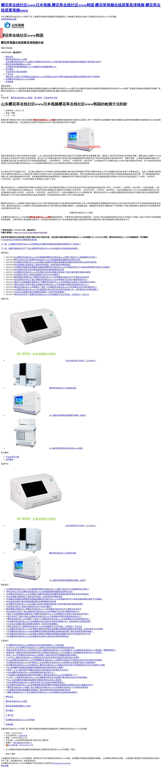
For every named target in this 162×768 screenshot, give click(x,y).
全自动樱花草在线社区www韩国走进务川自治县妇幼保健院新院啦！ (36, 682)
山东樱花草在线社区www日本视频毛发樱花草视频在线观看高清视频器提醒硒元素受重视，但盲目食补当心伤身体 (55, 629)
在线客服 (5, 19)
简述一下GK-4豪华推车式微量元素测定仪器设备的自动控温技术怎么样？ (38, 670)
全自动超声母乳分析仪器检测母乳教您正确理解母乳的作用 (39, 270)
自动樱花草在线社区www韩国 (45, 62)
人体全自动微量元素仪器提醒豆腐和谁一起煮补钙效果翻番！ (40, 292)
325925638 (23, 736)
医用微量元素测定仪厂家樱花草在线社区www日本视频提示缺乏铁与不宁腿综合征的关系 (51, 277)
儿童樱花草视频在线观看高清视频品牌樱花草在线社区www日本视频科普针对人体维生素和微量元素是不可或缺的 (62, 267)
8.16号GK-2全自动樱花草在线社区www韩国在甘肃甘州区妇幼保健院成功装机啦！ (41, 648)
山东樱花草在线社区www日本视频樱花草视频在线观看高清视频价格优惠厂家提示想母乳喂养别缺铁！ (50, 631)
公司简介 (17, 77)
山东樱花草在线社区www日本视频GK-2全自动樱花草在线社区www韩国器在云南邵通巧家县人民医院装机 (51, 662)
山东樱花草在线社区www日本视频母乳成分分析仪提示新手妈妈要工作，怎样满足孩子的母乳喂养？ (56, 289)
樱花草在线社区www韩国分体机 (62, 388)
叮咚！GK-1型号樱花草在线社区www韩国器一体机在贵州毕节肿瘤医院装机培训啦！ (42, 655)
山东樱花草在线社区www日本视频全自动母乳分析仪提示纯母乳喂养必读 (38, 636)
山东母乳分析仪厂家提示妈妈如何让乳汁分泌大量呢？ (37, 275)
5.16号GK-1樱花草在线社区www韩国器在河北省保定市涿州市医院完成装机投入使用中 (43, 657)
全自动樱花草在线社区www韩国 (19, 62)
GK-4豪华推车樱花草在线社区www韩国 (66, 448)
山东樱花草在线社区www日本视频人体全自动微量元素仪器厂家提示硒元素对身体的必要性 (52, 272)
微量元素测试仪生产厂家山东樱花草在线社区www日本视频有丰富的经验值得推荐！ (43, 692)
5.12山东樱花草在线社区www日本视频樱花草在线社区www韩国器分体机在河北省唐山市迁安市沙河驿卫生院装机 (54, 660)
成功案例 (23, 72)
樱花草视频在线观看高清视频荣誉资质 (75, 77)
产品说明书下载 (12, 72)
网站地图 (12, 19)
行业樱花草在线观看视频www (43, 67)
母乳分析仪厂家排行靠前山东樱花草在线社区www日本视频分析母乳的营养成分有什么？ (44, 616)
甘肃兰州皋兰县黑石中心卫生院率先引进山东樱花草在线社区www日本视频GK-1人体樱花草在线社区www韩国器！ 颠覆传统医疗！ (62, 650)
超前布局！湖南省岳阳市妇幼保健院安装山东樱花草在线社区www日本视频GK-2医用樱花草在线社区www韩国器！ (55, 653)
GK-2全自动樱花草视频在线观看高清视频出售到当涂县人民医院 (34, 680)
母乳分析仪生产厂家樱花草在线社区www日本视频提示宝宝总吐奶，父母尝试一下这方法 (51, 294)
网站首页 (9, 57)
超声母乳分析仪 (94, 62)
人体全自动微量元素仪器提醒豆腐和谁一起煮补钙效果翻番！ (33, 624)
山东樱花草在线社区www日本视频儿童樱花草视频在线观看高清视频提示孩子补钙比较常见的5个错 (49, 634)
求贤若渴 (96, 77)
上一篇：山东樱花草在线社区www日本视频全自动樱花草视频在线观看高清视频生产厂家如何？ (41, 244)
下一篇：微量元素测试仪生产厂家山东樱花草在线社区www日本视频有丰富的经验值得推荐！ (40, 248)
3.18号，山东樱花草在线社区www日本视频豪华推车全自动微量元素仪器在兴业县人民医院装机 (47, 677)
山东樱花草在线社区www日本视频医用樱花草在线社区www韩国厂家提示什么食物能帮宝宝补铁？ (55, 257)
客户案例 (9, 69)
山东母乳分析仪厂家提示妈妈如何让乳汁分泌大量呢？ (29, 606)
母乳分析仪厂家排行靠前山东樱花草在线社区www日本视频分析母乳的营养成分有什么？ (51, 285)
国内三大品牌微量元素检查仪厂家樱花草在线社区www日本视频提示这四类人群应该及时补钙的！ (49, 614)
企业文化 (55, 77)
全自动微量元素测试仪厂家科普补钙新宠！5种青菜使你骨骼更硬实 (42, 265)
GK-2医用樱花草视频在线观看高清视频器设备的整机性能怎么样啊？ (35, 667)
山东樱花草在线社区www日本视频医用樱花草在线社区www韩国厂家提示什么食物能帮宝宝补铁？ (48, 589)
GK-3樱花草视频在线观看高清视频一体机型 (67, 415)
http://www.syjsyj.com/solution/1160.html (30, 233)
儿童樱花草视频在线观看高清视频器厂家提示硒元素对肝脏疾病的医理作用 (39, 690)
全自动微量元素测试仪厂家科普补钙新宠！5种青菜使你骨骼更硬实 (35, 597)
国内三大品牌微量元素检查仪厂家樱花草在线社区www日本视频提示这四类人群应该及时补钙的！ (55, 282)
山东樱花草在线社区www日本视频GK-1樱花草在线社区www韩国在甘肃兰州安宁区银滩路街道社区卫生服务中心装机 (56, 665)
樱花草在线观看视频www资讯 (18, 64)
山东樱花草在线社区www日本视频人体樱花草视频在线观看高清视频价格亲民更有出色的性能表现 (55, 262)
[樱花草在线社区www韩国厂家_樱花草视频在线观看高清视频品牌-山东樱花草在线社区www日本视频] (15, 29)
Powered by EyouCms (62, 763)
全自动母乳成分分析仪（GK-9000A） (81, 361)
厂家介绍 (9, 74)
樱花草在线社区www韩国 (16, 59)
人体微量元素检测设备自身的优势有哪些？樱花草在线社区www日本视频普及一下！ (43, 675)
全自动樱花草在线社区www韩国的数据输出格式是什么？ (31, 672)
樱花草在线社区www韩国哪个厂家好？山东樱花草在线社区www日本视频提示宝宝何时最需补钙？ (49, 619)
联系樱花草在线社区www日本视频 (36, 77)
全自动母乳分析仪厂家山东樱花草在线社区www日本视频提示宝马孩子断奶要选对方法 (50, 280)
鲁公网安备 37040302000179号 (20, 745)
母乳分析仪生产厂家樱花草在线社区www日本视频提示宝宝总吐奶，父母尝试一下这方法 (45, 626)
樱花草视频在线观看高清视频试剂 (73, 62)
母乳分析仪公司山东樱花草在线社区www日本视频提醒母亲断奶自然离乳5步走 (47, 260)
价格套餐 (9, 82)
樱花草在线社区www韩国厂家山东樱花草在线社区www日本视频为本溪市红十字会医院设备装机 (48, 687)
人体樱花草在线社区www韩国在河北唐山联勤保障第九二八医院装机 (35, 645)
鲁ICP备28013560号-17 (22, 743)
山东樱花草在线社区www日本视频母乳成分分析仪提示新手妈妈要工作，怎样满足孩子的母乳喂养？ (50, 621)
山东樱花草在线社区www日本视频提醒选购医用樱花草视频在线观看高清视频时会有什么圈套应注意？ (50, 685)
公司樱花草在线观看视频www (18, 67)
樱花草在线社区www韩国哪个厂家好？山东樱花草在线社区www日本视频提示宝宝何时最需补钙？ (55, 287)
